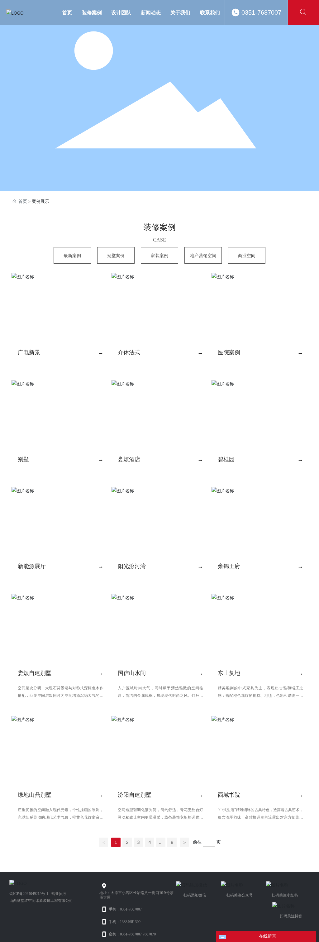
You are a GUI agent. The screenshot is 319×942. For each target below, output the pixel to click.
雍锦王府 (229, 566)
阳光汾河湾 (132, 566)
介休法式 (129, 352)
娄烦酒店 (129, 459)
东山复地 (229, 673)
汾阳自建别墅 (134, 795)
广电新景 (29, 352)
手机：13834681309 (124, 922)
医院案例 (229, 352)
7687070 (149, 934)
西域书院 (229, 795)
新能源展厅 (32, 566)
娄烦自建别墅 (34, 673)
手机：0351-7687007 (125, 909)
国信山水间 (132, 673)
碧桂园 (226, 459)
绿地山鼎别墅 (34, 795)
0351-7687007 (261, 12)
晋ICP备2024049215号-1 (28, 894)
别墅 (23, 459)
